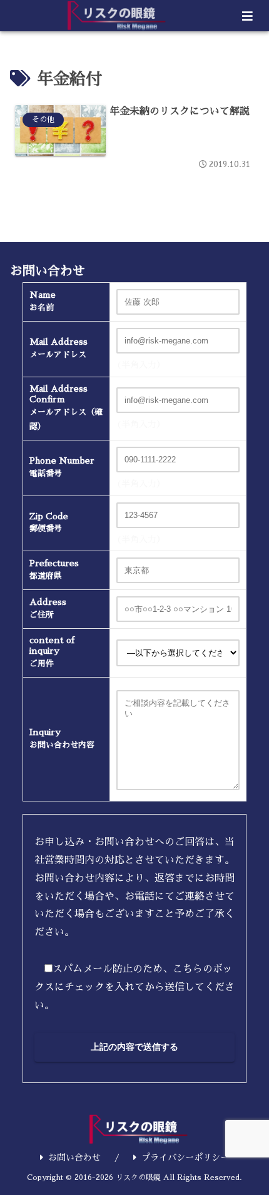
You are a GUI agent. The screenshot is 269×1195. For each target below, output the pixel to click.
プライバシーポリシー (185, 1157)
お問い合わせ (74, 1157)
